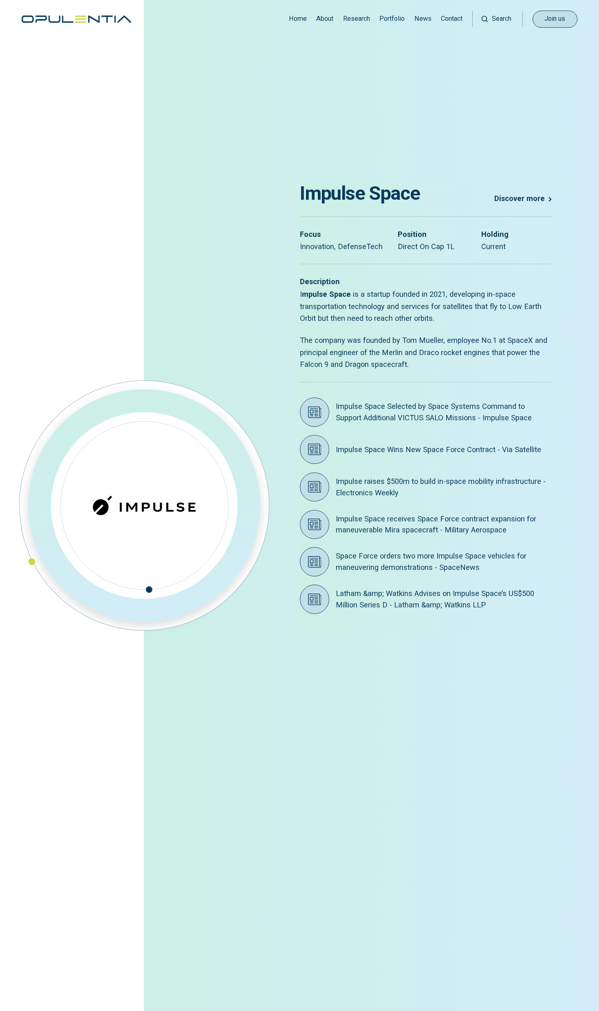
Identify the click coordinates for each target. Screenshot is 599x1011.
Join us (554, 18)
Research (356, 18)
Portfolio (392, 18)
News (423, 18)
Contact (451, 18)
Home (298, 18)
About (324, 18)
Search (501, 18)
